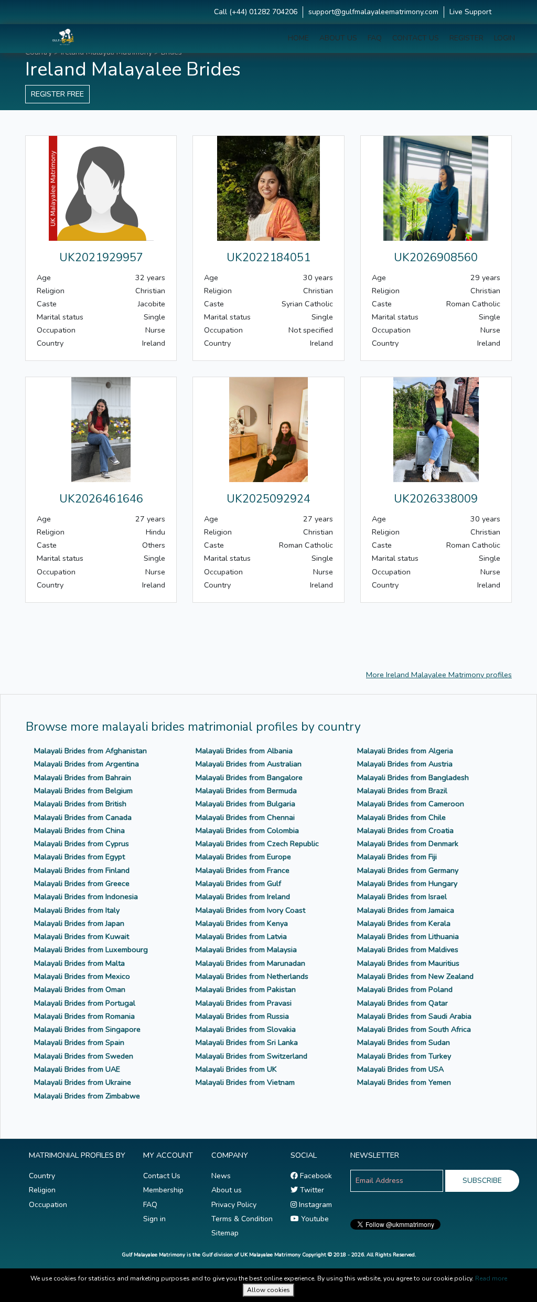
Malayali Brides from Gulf (238, 883)
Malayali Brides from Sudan (403, 1042)
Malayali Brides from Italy (77, 910)
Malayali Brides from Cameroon (410, 803)
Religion (42, 1190)
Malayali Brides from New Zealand (415, 976)
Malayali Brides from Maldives (407, 949)
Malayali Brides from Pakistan (246, 989)
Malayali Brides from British (80, 803)
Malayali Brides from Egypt (79, 856)
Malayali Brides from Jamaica (405, 910)
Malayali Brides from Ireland (243, 896)
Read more (491, 1278)
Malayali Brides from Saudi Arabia (414, 1016)
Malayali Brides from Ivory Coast (250, 910)
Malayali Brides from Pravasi (244, 1003)
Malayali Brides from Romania (84, 1016)
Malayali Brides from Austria (405, 764)
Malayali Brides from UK (236, 1069)
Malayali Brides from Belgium (83, 790)
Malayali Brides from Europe (243, 856)
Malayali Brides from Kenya (242, 923)
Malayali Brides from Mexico (82, 976)
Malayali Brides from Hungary (407, 883)
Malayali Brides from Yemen (404, 1082)
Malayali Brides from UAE (77, 1069)
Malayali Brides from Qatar (402, 1003)
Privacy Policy (233, 1205)
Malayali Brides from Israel (402, 896)
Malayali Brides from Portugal (84, 1003)
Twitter (311, 1190)
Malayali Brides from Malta (79, 963)
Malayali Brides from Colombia (247, 830)
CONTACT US (415, 38)
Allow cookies (268, 1290)
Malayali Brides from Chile (401, 817)
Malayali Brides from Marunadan (250, 963)
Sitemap (225, 1233)
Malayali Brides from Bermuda (246, 790)
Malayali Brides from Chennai (245, 817)
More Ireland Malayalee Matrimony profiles (439, 674)
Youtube (314, 1219)
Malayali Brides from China (79, 830)
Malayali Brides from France (242, 870)
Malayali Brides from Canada (83, 817)
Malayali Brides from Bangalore (249, 777)
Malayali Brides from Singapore (87, 1029)
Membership (163, 1190)
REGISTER (466, 38)
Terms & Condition (242, 1219)
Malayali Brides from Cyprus (81, 843)
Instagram (314, 1205)
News (221, 1176)
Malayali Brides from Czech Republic (257, 843)
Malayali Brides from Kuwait (81, 936)
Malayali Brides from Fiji (397, 856)
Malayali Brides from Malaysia (246, 949)
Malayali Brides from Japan (79, 923)
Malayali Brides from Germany (407, 870)
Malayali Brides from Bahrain (82, 777)
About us (226, 1190)
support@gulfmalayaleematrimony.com (373, 12)
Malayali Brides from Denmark (407, 843)
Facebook (315, 1176)
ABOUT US (338, 38)
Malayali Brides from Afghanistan (90, 750)
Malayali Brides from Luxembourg (91, 949)
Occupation (48, 1205)
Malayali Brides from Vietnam (245, 1082)
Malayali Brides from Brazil (402, 790)
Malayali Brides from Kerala (403, 923)
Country (42, 1176)
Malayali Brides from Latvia (241, 936)
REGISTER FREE (57, 94)
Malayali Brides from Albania (244, 750)
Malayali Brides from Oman (79, 989)
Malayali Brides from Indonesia (86, 896)
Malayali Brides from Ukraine (82, 1082)
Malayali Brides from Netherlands (252, 976)
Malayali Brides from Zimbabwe (87, 1096)
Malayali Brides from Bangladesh (413, 777)
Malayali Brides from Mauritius (408, 963)
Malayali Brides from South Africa (414, 1029)
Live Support (470, 12)
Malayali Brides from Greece (82, 883)
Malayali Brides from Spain (79, 1042)
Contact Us (161, 1176)
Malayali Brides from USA (400, 1069)
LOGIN (504, 38)
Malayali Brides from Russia (242, 1016)
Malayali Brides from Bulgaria (245, 803)
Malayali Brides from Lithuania (408, 936)
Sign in (154, 1219)
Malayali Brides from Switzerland (251, 1056)
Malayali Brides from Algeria (405, 750)
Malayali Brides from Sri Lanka (247, 1042)
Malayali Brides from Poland (405, 989)
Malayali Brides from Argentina (86, 764)
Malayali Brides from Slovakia (246, 1029)
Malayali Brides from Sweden (83, 1056)
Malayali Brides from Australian (249, 764)
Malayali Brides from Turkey (404, 1056)
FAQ (375, 38)
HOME (298, 38)
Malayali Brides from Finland (82, 870)
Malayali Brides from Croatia (405, 830)
